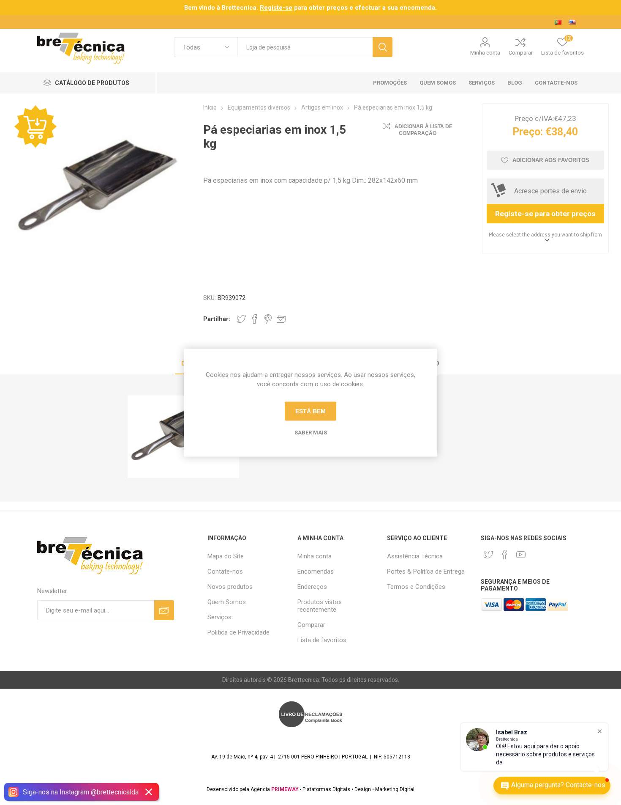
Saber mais (310, 432)
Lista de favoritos (321, 640)
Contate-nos (225, 571)
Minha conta (485, 52)
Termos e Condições (416, 587)
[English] (572, 22)
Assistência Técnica (415, 556)
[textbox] (305, 47)
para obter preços (304, 7)
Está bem (310, 411)
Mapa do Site (225, 556)
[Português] (558, 22)
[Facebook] (505, 554)
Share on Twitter (241, 319)
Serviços (219, 617)
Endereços (312, 587)
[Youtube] (521, 554)
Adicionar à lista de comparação (423, 130)
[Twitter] (489, 554)
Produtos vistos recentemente (319, 605)
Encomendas (315, 571)
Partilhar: (216, 319)
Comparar (521, 52)
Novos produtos (230, 587)
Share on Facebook (254, 319)
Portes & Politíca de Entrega (426, 571)
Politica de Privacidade (238, 632)
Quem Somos (226, 602)
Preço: (527, 132)
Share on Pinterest (268, 319)
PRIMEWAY (285, 789)
